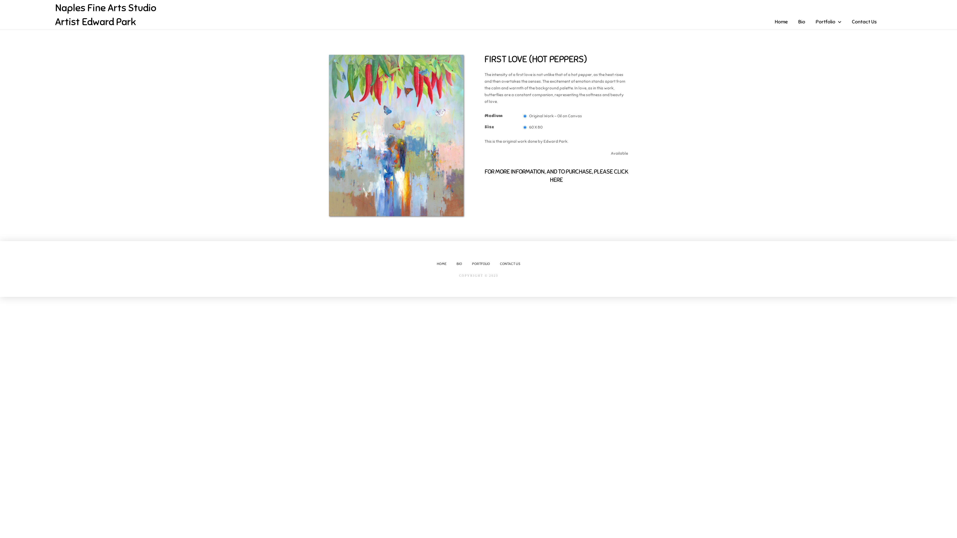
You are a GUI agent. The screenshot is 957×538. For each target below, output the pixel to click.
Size (489, 127)
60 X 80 (536, 127)
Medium (493, 115)
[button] (336, 61)
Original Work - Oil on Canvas (555, 116)
